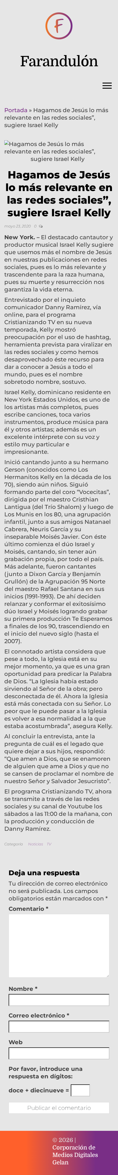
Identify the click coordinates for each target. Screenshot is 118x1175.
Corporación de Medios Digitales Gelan (75, 1155)
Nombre (23, 988)
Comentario (28, 908)
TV (49, 844)
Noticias (35, 844)
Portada (15, 110)
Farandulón (59, 61)
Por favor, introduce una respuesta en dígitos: (45, 1072)
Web (16, 1042)
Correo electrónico (39, 1015)
